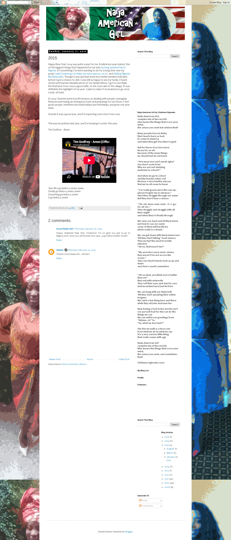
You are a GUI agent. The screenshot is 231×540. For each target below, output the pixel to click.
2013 (166, 471)
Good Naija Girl (64, 229)
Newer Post (55, 359)
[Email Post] (81, 208)
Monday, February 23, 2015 (82, 250)
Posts (144, 501)
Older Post (124, 359)
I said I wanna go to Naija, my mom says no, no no (81, 74)
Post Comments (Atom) (74, 364)
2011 (166, 479)
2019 (167, 437)
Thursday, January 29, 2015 (88, 229)
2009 (167, 487)
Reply (59, 240)
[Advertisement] (89, 333)
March (170, 453)
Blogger (129, 532)
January (171, 457)
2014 (167, 467)
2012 (166, 475)
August (171, 449)
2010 (167, 483)
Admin (59, 250)
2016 (167, 441)
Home (90, 359)
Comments (147, 506)
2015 (166, 445)
